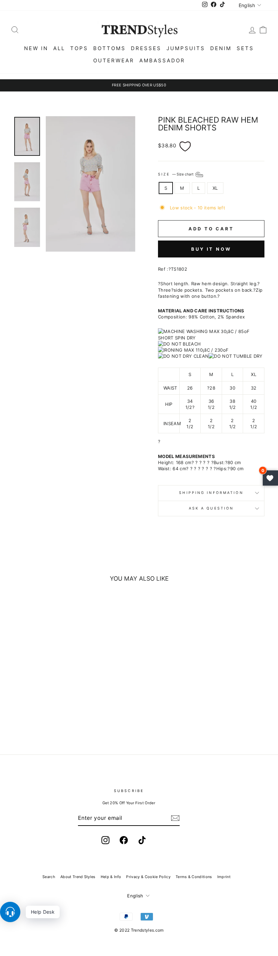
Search (48, 876)
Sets (245, 48)
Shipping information (211, 493)
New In (36, 48)
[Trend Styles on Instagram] (105, 840)
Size (176, 174)
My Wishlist (270, 478)
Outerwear (113, 60)
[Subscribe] (175, 818)
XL (215, 188)
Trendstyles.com (147, 930)
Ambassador (162, 60)
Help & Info (111, 876)
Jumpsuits (185, 48)
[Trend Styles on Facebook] (124, 840)
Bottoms (109, 48)
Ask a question (211, 508)
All (59, 48)
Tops (79, 48)
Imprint (224, 876)
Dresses (146, 48)
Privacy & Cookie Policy (148, 876)
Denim (221, 48)
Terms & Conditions (194, 876)
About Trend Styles (78, 876)
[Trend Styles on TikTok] (142, 840)
